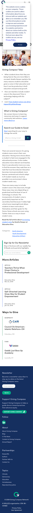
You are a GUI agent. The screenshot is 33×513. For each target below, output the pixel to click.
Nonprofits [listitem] (5, 454)
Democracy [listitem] (6, 477)
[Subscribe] (28, 252)
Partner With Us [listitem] (7, 459)
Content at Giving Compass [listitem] (11, 439)
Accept (20, 44)
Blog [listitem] (3, 434)
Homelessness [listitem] (7, 482)
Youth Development (19, 233)
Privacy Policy (16, 508)
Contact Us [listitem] (5, 462)
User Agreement (16, 510)
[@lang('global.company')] (3, 2)
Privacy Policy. (11, 40)
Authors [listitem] (4, 457)
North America (17, 231)
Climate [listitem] (4, 474)
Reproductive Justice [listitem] (9, 485)
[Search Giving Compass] (25, 2)
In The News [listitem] (6, 436)
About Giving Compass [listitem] (9, 431)
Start (6, 131)
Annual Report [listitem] (7, 442)
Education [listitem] (5, 479)
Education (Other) (18, 236)
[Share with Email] (30, 44)
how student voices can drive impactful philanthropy (17, 103)
